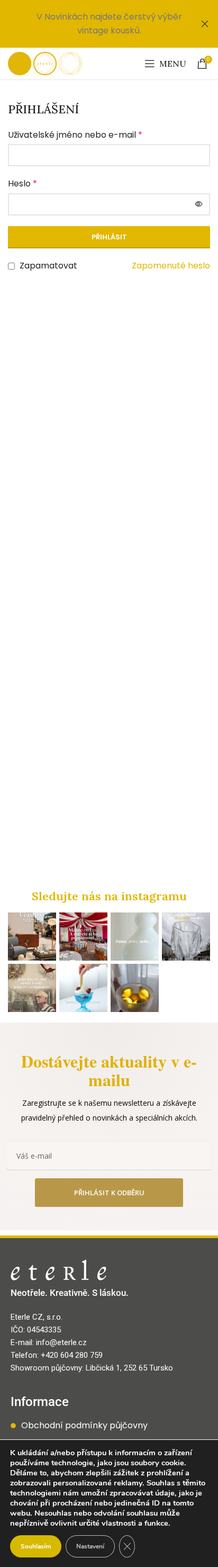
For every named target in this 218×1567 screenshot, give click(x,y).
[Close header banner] (205, 24)
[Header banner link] (93, 24)
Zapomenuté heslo (171, 265)
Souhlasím (36, 1546)
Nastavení (90, 1546)
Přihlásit (109, 237)
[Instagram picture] (32, 936)
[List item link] (109, 1425)
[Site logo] (45, 63)
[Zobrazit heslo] (199, 204)
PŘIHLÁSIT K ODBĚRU (109, 1192)
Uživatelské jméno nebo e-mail (75, 135)
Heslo (22, 183)
